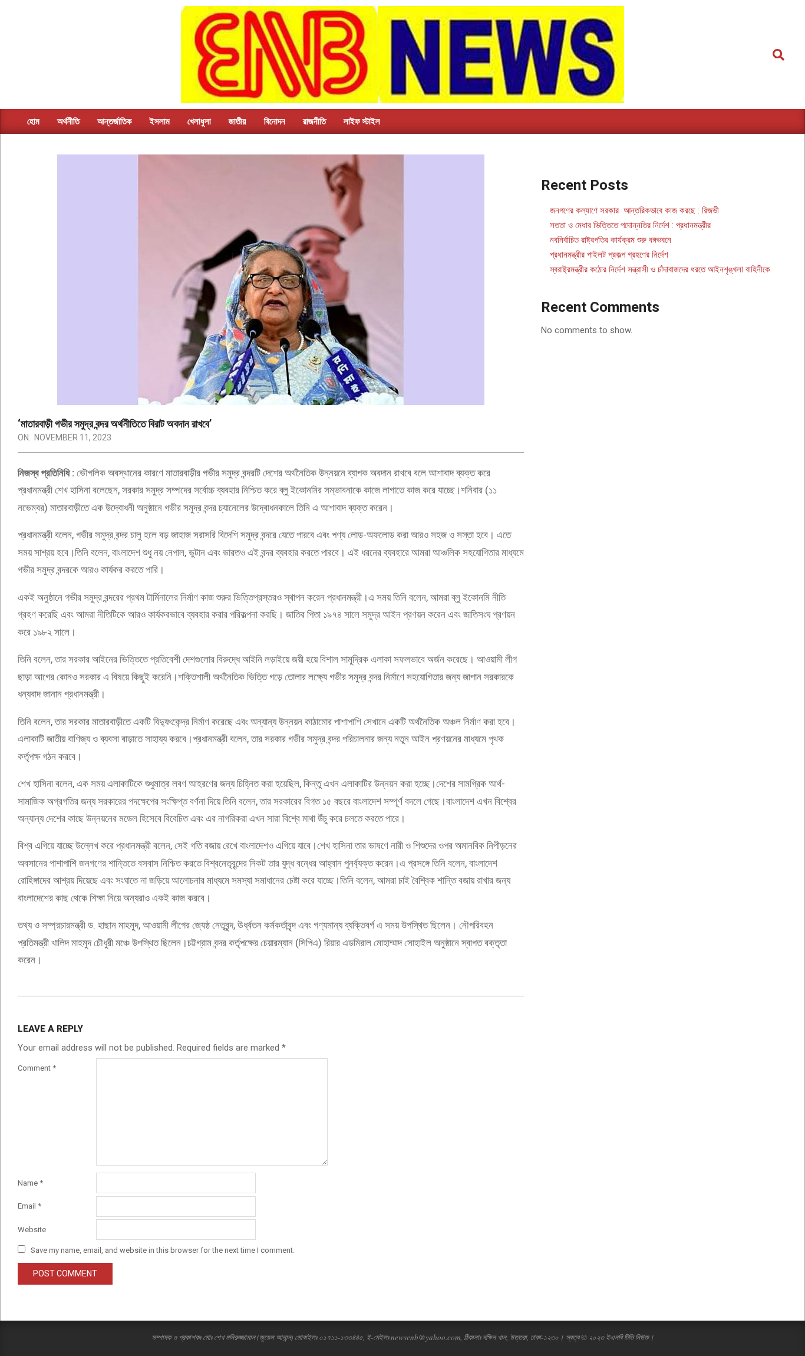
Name (30, 1183)
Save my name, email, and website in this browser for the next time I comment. (163, 1250)
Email (29, 1206)
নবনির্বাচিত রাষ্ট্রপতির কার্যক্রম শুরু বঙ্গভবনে (610, 240)
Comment (37, 1068)
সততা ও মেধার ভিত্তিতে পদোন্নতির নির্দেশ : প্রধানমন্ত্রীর (630, 225)
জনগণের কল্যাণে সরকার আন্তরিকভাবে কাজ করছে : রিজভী (634, 210)
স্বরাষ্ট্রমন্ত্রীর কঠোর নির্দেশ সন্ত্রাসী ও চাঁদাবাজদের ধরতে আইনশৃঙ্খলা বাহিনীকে (660, 269)
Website (32, 1229)
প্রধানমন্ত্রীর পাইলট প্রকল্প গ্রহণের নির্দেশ (609, 254)
